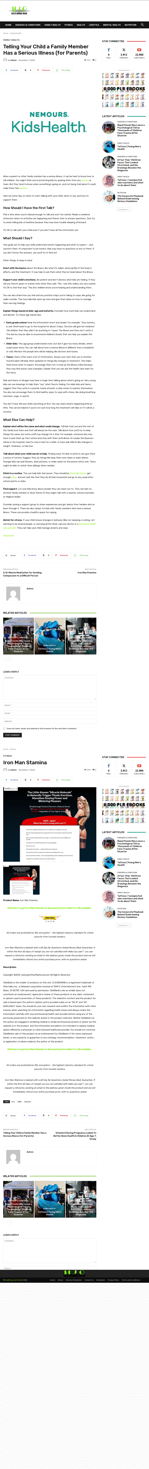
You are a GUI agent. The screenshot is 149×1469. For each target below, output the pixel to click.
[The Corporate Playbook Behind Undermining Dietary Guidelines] (108, 197)
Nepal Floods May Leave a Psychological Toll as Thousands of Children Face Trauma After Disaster (18, 646)
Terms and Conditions (131, 1280)
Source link (8, 535)
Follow (124, 48)
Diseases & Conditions (27, 24)
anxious (23, 188)
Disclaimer (100, 1280)
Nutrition (130, 24)
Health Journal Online (14, 1280)
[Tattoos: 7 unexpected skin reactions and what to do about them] (108, 181)
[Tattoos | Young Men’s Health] (49, 636)
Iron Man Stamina (87, 572)
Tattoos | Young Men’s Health (50, 650)
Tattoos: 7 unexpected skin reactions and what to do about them (130, 183)
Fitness (69, 24)
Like (108, 48)
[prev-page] (5, 659)
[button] (142, 25)
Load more (123, 209)
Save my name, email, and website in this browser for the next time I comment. (42, 728)
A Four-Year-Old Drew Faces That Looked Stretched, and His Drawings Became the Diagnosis (81, 646)
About (60, 1280)
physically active (78, 473)
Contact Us (89, 1280)
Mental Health (112, 24)
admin (13, 60)
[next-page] (9, 659)
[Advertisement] (93, 10)
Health (81, 24)
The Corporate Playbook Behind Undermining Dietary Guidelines (130, 199)
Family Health (53, 24)
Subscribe (139, 48)
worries (85, 180)
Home (8, 24)
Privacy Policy (113, 1280)
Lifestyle (94, 24)
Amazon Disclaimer (74, 1280)
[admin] (5, 60)
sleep (14, 477)
